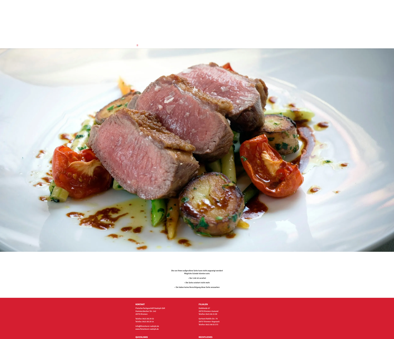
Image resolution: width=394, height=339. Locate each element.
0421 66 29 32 (148, 318)
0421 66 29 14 (148, 321)
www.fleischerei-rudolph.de (147, 329)
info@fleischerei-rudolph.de (147, 326)
